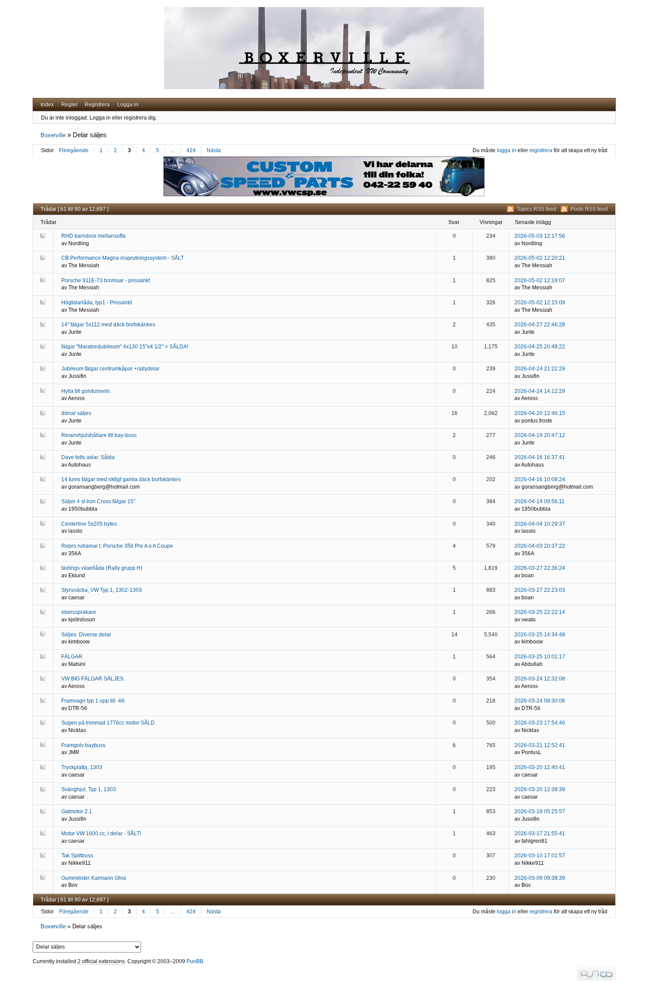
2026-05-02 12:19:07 (539, 280)
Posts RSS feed (589, 209)
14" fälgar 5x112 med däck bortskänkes (108, 324)
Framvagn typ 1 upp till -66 (93, 701)
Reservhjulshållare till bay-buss (99, 435)
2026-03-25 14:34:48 (539, 635)
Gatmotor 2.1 (76, 811)
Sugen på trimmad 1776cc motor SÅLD (108, 723)
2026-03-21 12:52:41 (539, 745)
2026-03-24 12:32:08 (539, 679)
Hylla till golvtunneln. (86, 391)
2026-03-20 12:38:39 (539, 789)
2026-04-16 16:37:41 (539, 457)
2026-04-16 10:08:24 (539, 479)
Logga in (127, 104)
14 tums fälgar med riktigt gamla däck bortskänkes (121, 479)
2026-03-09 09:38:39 (539, 878)
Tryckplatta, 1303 (81, 767)
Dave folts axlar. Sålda (88, 457)
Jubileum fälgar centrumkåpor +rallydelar (110, 369)
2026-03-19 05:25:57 (539, 811)
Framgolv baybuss (83, 745)
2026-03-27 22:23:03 (539, 590)
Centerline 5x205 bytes (89, 524)
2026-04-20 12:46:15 (539, 413)
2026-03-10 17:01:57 (539, 855)
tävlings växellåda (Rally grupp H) (101, 568)
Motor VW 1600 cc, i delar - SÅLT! (101, 833)
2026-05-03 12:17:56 (539, 236)
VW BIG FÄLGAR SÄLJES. (93, 679)
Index (47, 104)
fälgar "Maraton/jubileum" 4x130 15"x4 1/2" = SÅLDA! (124, 347)
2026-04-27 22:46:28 (539, 324)
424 (191, 150)
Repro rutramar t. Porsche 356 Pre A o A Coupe (117, 546)
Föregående (74, 150)
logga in (506, 150)
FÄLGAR (71, 657)
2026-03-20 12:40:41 (539, 767)
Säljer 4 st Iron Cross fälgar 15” (98, 501)
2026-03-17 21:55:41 (539, 833)
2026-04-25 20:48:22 (539, 347)
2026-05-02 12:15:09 (539, 302)
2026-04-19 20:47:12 (539, 435)
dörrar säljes (76, 413)
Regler (69, 104)
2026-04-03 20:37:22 (539, 546)
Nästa (214, 150)
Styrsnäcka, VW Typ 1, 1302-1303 (101, 590)
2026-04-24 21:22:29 (539, 369)
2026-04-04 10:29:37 (539, 524)
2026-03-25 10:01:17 (539, 657)
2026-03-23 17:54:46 (539, 723)
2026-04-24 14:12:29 (539, 391)
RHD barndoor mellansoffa (93, 236)
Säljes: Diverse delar (86, 635)
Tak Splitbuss (77, 855)
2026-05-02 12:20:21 (539, 258)
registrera (540, 150)
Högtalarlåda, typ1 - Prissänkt (96, 302)
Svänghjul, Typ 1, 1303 (88, 789)
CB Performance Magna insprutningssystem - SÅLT (122, 258)
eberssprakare (78, 612)
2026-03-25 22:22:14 (539, 612)
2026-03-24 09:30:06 (539, 701)
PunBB (194, 961)
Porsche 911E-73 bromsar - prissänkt (105, 280)
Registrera (97, 104)
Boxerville (53, 135)
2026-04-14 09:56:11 (539, 501)
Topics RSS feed (536, 209)
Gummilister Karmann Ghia (93, 878)
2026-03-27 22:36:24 (539, 568)
